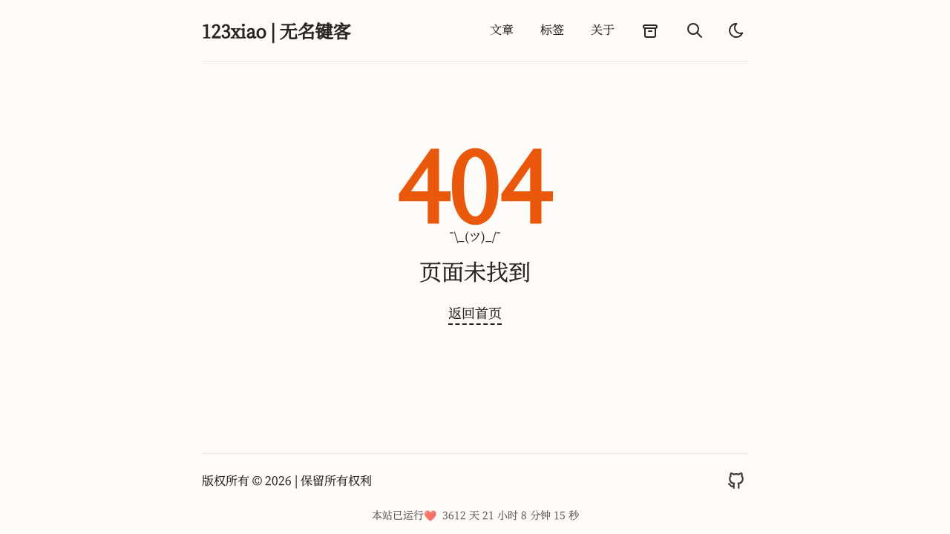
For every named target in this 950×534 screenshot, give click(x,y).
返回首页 (475, 312)
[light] (736, 30)
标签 (552, 29)
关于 (603, 29)
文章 (502, 29)
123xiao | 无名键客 (276, 30)
